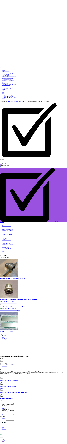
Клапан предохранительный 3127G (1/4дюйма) (9, 380)
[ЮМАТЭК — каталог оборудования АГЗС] (4, 164)
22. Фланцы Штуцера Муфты (6, 88)
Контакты (3, 98)
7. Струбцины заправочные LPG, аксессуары (9, 76)
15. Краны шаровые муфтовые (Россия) (8, 82)
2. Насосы (3, 225)
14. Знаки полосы (4, 235)
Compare (1, 382)
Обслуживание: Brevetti (7, 248)
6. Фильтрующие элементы (6, 75)
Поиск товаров (3, 165)
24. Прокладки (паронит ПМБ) (6, 243)
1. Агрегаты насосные (5, 71)
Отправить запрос (4, 99)
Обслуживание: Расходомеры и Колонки (10, 97)
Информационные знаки (5, 426)
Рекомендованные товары (5, 102)
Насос (2, 428)
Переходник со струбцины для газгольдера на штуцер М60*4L (12, 278)
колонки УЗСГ (4, 427)
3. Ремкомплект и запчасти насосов (7, 72)
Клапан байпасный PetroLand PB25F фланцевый (10, 310)
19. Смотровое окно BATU (5, 239)
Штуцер (3, 431)
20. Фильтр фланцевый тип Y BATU (7, 86)
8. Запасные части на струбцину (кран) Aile (7, 230)
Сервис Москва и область (6, 94)
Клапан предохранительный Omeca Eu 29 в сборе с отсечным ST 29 (13, 392)
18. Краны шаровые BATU (6, 85)
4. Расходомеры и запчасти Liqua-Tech (8, 73)
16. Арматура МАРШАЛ (6, 83)
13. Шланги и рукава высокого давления (7, 234)
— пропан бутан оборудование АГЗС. (16, 101)
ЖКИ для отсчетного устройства (6, 331)
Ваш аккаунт (4, 418)
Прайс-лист (3, 70)
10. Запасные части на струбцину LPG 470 (8, 78)
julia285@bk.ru (4, 408)
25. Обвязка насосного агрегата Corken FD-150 (8, 244)
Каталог (3, 93)
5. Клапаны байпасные (5, 74)
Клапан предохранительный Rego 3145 (8, 386)
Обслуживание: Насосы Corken (8, 95)
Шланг (3, 430)
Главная (3, 92)
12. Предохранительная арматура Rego (8, 80)
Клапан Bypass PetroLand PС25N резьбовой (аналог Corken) (12, 306)
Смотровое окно (4, 429)
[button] (6, 360)
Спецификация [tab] (4, 367)
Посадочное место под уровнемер (6, 398)
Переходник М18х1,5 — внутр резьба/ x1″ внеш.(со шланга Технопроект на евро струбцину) (18, 299)
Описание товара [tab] (4, 366)
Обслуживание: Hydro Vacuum (8, 96)
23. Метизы (3, 89)
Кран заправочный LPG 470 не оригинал (8, 303)
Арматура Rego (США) (5, 338)
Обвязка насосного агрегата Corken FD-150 (8, 414)
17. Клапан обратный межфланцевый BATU (9, 84)
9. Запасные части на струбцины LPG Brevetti (9, 77)
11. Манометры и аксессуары (6, 79)
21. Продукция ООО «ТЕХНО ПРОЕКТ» (8, 87)
